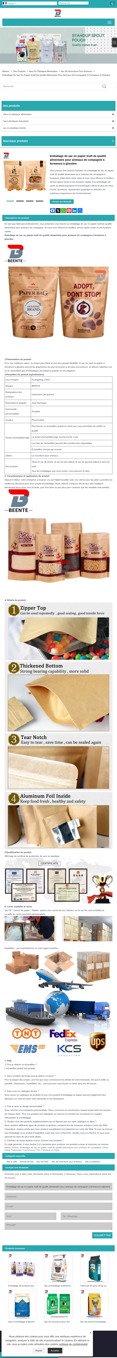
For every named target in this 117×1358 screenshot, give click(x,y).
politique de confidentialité (73, 1344)
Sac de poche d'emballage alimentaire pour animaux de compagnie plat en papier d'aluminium (95, 1321)
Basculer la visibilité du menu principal (109, 22)
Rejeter (38, 1350)
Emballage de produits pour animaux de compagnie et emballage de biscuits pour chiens (23, 1285)
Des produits (19, 71)
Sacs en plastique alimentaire (43, 71)
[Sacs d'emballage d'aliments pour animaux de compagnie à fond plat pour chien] (22, 1303)
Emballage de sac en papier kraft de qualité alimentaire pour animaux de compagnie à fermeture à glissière (56, 75)
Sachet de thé (26, 1161)
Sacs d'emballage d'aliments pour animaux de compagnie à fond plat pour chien (23, 1321)
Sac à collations (92, 1161)
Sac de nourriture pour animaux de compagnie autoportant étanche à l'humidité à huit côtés (59, 1321)
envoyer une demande (61, 202)
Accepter (55, 1350)
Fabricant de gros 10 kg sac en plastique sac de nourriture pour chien (95, 1285)
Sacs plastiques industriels (16, 121)
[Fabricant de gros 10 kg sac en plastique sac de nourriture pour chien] (94, 1267)
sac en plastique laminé (14, 128)
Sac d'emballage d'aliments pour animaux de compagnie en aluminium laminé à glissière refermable (59, 1285)
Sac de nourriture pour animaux (76, 71)
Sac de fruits (42, 1161)
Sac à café (12, 1161)
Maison (5, 71)
